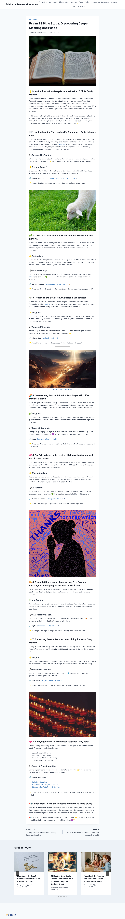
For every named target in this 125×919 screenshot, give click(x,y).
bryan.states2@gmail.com (38, 32)
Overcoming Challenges (100, 2)
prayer (31, 277)
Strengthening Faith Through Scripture (46, 787)
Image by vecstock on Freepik (62, 389)
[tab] (58, 896)
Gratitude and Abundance (47, 626)
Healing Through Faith (50, 338)
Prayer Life (43, 2)
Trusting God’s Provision (54, 499)
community (61, 144)
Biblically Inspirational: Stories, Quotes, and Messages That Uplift (83, 832)
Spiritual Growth (79, 6)
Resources (114, 2)
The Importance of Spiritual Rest (56, 284)
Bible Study (63, 2)
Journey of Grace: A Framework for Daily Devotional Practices (41, 832)
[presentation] (29, 862)
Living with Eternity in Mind (50, 680)
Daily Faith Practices (39, 782)
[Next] (107, 873)
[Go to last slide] (17, 873)
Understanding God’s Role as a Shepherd (60, 178)
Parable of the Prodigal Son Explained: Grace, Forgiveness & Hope (94, 879)
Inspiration (73, 2)
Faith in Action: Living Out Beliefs (44, 784)
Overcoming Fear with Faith (47, 439)
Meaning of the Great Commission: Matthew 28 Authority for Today (28, 879)
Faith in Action (84, 2)
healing (47, 304)
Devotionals (53, 2)
